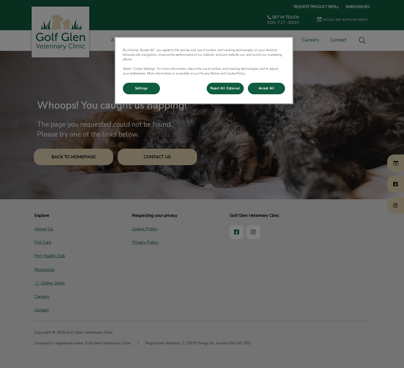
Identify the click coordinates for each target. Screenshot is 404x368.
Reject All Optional (225, 88)
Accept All (267, 88)
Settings (141, 88)
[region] (204, 70)
